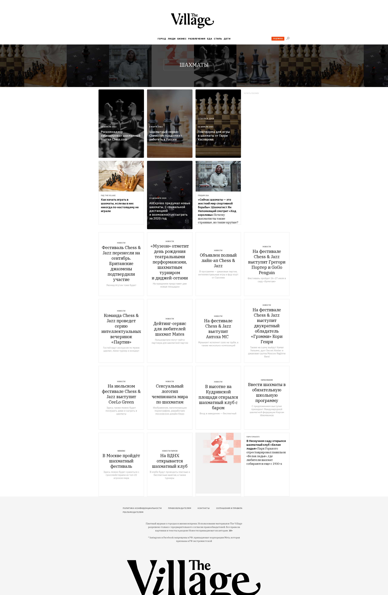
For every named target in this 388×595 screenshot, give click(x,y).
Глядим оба (203, 195)
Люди (172, 38)
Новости (121, 243)
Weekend (121, 451)
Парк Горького (253, 437)
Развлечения (196, 38)
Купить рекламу (251, 93)
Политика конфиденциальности (142, 508)
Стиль (218, 38)
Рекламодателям (133, 512)
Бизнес (182, 38)
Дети (227, 38)
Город (162, 38)
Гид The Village (108, 195)
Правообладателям (179, 508)
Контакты (204, 508)
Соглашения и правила (229, 508)
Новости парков (169, 451)
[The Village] (194, 21)
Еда (209, 38)
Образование (267, 380)
